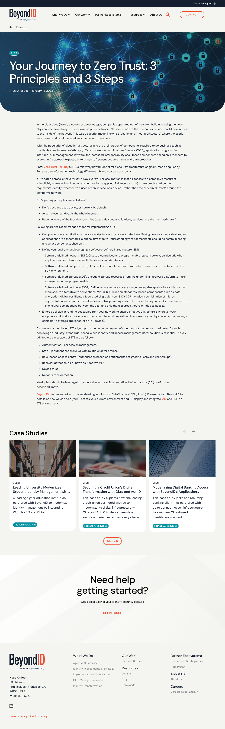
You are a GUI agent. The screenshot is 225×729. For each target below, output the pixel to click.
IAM (164, 399)
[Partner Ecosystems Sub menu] (123, 15)
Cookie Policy (38, 716)
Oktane (126, 673)
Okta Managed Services (88, 680)
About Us (156, 15)
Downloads (128, 685)
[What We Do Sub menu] (69, 15)
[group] (42, 485)
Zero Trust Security (56, 167)
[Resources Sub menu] (144, 15)
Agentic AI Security (85, 663)
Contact (192, 14)
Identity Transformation (87, 685)
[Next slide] (193, 431)
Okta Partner (179, 666)
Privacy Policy (18, 716)
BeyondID (43, 394)
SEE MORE (112, 541)
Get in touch (112, 613)
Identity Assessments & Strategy (93, 668)
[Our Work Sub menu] (89, 15)
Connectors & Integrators (187, 661)
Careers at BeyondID (183, 691)
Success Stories (132, 661)
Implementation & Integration (91, 674)
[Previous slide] (184, 431)
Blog (124, 679)
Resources (21, 27)
